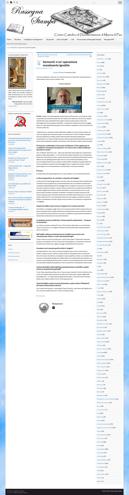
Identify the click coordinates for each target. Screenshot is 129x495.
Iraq (98, 266)
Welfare (99, 481)
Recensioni (100, 384)
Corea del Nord (101, 123)
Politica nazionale (102, 363)
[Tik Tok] (11, 2)
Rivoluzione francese (103, 402)
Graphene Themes (23, 492)
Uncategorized (101, 467)
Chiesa (99, 105)
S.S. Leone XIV (101, 409)
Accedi (10, 249)
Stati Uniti (100, 442)
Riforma (99, 392)
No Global (100, 334)
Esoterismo (100, 195)
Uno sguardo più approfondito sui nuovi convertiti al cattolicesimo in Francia (20, 140)
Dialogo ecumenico (102, 162)
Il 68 (98, 248)
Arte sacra (100, 80)
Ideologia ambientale (103, 238)
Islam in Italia (101, 284)
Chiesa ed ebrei (101, 109)
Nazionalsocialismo (102, 331)
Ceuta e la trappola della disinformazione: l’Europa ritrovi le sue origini (19, 150)
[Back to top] (124, 490)
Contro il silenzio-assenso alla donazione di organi (47, 55)
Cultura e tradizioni (102, 148)
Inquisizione (100, 259)
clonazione (42, 296)
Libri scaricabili (62, 39)
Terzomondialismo (102, 460)
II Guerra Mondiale (102, 245)
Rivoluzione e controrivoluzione (106, 399)
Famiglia (99, 213)
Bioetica (46, 68)
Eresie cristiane (101, 191)
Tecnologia (100, 456)
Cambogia (100, 98)
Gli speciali (50, 39)
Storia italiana (101, 449)
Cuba (98, 145)
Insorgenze (100, 263)
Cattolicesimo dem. (102, 102)
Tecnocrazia (100, 452)
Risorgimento (101, 395)
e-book (99, 180)
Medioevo (100, 316)
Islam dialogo (101, 273)
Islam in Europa (101, 281)
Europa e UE (100, 202)
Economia (100, 188)
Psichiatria (100, 374)
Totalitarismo (101, 463)
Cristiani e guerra (102, 130)
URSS (98, 470)
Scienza (51, 68)
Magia (98, 309)
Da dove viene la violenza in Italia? (20, 191)
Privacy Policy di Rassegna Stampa (89, 39)
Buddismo (100, 94)
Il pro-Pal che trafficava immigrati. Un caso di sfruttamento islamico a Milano (20, 199)
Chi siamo (17, 39)
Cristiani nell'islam (102, 134)
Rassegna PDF (109, 39)
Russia (99, 406)
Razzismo (99, 381)
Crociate (99, 141)
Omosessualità (101, 341)
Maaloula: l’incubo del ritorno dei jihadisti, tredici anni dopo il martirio (19, 176)
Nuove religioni (101, 338)
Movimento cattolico (103, 324)
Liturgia (99, 306)
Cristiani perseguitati (103, 137)
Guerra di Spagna (102, 234)
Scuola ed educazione (103, 424)
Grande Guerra (101, 230)
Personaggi (100, 352)
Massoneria (100, 313)
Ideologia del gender (103, 241)
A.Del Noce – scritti (102, 59)
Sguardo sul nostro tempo (104, 427)
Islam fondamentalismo (103, 277)
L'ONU (99, 295)
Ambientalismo (101, 77)
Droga (98, 177)
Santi (98, 413)
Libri (98, 302)
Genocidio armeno (102, 227)
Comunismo (100, 116)
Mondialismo (100, 320)
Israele (99, 288)
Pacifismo (100, 345)
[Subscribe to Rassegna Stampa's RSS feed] (8, 2)
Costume (99, 127)
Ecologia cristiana (102, 184)
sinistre (99, 431)
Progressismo (101, 370)
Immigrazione (101, 252)
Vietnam (99, 478)
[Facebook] (14, 2)
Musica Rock (100, 327)
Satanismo (100, 417)
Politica (99, 356)
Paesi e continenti (102, 349)
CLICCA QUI (12, 106)
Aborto (99, 62)
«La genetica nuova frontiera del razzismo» (79, 54)
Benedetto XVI (101, 84)
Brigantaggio (100, 91)
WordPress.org (12, 260)
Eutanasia (100, 205)
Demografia (100, 155)
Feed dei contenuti (13, 252)
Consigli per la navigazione (33, 39)
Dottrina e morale (102, 170)
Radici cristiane (101, 377)
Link (72, 39)
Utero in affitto (101, 474)
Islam (98, 270)
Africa (98, 66)
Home (9, 39)
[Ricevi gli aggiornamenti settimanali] (17, 2)
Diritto (99, 166)
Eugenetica (100, 198)
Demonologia (101, 159)
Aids (98, 69)
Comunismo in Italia (102, 119)
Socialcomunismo (102, 435)
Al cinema (100, 73)
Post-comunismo (102, 367)
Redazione (40, 68)
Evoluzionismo (101, 209)
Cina (98, 112)
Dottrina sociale (101, 173)
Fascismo (99, 216)
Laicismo (99, 299)
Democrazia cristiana (103, 152)
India (98, 256)
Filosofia (99, 220)
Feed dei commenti (13, 256)
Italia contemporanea (103, 291)
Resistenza (100, 388)
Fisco (98, 223)
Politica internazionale (103, 359)
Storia (98, 445)
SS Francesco (101, 438)
